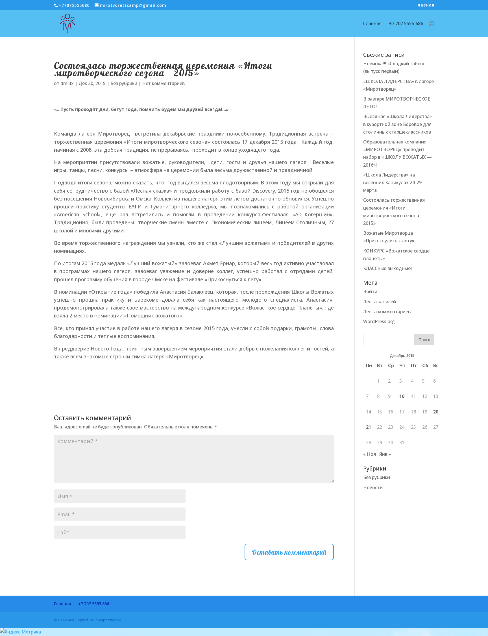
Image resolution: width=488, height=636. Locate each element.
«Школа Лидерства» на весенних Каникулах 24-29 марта (392, 182)
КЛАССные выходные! (387, 268)
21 (368, 427)
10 (401, 396)
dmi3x (67, 83)
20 (435, 412)
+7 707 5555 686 (406, 24)
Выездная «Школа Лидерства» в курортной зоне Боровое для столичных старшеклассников (397, 124)
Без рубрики (123, 83)
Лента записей (379, 302)
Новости (373, 487)
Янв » (385, 454)
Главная (424, 5)
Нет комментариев (163, 83)
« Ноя (369, 454)
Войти (370, 291)
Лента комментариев (387, 311)
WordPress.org (379, 321)
